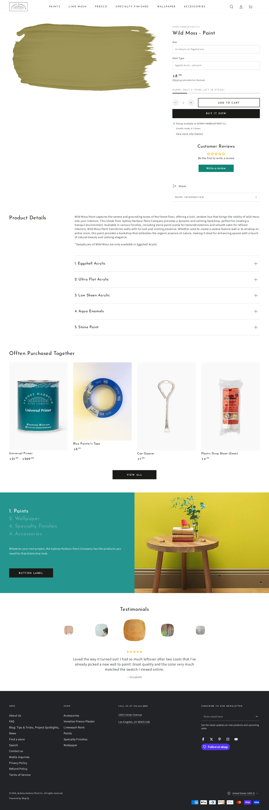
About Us (15, 715)
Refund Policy (18, 769)
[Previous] (60, 630)
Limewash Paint (74, 727)
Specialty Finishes (75, 739)
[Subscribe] (258, 716)
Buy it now (216, 113)
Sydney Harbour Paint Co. (186, 27)
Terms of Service (20, 775)
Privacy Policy (18, 763)
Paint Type (178, 58)
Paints (68, 733)
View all (134, 475)
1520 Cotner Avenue (130, 714)
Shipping (177, 80)
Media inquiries (19, 757)
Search (13, 745)
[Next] (208, 630)
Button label (31, 573)
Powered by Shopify (19, 798)
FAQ (11, 721)
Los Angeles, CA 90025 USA (134, 721)
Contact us (16, 751)
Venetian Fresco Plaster (79, 721)
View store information (189, 134)
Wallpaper (70, 745)
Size (174, 42)
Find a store (17, 739)
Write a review (216, 168)
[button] (231, 7)
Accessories (71, 715)
